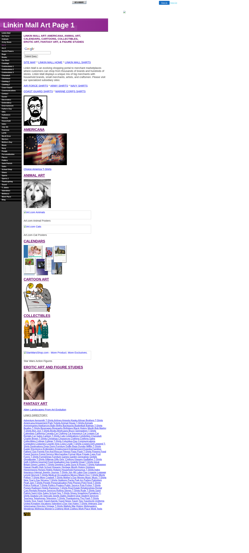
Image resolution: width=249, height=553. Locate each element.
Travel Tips (77, 501)
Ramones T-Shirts (58, 488)
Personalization (8, 154)
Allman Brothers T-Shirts (90, 420)
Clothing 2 (6, 85)
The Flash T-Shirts (89, 498)
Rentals (33, 490)
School (52, 493)
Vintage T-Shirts (54, 506)
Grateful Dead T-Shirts (81, 462)
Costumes (40, 444)
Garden (73, 457)
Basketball (79, 425)
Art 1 (4, 45)
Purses (27, 488)
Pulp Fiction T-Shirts (90, 485)
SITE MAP (30, 62)
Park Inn (79, 480)
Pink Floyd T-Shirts (91, 483)
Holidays (90, 467)
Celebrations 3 (8, 72)
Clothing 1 (6, 82)
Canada (49, 433)
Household (6, 121)
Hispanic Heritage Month (64, 467)
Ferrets (40, 451)
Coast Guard (7, 88)
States (63, 496)
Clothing (75, 438)
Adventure (29, 420)
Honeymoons (30, 470)
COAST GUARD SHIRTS (38, 91)
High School (45, 467)
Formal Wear (75, 454)
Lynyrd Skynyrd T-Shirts (36, 475)
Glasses (78, 459)
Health (34, 467)
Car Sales (37, 436)
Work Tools (96, 509)
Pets (70, 483)
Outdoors (62, 480)
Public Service (71, 485)
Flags (74, 451)
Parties (87, 480)
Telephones (40, 498)
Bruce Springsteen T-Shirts (82, 431)
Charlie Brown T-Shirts (35, 438)
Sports (4, 176)
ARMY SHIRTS (59, 85)
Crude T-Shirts (73, 444)
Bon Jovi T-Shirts (41, 431)
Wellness (5, 194)
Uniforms (99, 501)
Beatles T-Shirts (32, 428)
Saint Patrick (7, 163)
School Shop (7, 169)
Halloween (6, 115)
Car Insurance (75, 433)
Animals (5, 39)
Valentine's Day (59, 503)
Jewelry (46, 472)
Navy (4, 148)
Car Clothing (60, 433)
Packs (71, 480)
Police (27, 485)
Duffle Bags (72, 446)
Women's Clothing (54, 509)
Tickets (27, 501)
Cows (63, 444)
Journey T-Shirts (59, 472)
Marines (5, 139)
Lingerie (92, 472)
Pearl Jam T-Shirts (33, 483)
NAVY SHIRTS (79, 85)
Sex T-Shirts (63, 493)
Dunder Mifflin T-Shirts (89, 446)
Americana (29, 423)
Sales (4, 166)
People (4, 151)
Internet (38, 472)
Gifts (4, 112)
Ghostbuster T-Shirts (34, 459)
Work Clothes (71, 509)
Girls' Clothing (66, 459)
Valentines (6, 191)
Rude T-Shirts (88, 490)
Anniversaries (31, 425)
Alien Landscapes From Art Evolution (45, 409)
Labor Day (82, 472)
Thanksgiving (7, 182)
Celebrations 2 (8, 69)
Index (4, 124)
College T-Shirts (53, 441)
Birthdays (68, 428)
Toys (33, 501)
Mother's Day (70, 477)
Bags (4, 54)
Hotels (49, 470)
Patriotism (97, 480)
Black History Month (83, 428)
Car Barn (5, 60)
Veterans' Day (95, 503)
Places (4, 157)
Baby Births (56, 425)
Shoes (4, 172)
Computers (29, 444)
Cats (62, 436)
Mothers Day (7, 142)
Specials (47, 496)
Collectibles (30, 441)
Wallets (67, 506)
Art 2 (4, 48)
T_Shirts (5, 188)
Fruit (98, 454)
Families (97, 449)
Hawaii (27, 467)
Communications (9, 91)
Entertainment (7, 106)
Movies (81, 477)
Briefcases (62, 431)
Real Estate (74, 488)
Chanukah (6, 75)
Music (4, 145)
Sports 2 (5, 179)
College (40, 441)
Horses (41, 470)
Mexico (74, 475)
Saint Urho (36, 493)
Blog (3, 200)
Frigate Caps (88, 454)
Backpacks (68, 425)
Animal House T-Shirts (72, 423)
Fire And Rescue (53, 451)
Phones (77, 483)
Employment (61, 449)
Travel (4, 185)
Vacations (46, 503)
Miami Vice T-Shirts (88, 475)
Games (65, 457)
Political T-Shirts (39, 485)
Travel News (64, 501)
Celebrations (72, 436)
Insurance (29, 472)
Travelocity (89, 501)
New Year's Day (32, 480)
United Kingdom (32, 503)
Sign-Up (173, 3)
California (40, 433)
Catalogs (5, 63)
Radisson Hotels (39, 488)
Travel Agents (51, 501)
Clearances (64, 438)
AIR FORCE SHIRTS (36, 85)
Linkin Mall (6, 33)
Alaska (74, 420)
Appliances (44, 425)
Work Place (6, 197)
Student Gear (74, 496)
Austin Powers (8, 51)
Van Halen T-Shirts (77, 503)
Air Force (5, 36)
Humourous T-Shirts (83, 470)
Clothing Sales (87, 438)
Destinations (36, 446)
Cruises (86, 444)
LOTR (4, 133)
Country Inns (52, 444)
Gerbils (93, 457)
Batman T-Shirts (94, 425)
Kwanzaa (5, 130)
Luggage (101, 472)
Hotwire (57, 470)
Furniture (56, 457)
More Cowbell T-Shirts (51, 477)
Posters (60, 485)
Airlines (58, 420)
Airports (66, 420)
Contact (5, 94)
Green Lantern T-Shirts (42, 464)
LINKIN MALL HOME (50, 62)
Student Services (90, 496)
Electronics (6, 100)
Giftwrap (49, 459)
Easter (4, 97)
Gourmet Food (45, 462)
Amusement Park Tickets (48, 423)
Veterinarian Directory (35, 506)
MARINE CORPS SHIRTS (70, 91)
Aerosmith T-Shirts (44, 420)
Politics (5, 160)
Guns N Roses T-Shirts (82, 464)
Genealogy (83, 457)
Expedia (87, 449)
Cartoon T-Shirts (51, 436)
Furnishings (45, 457)
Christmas (6, 79)
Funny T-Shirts (31, 457)
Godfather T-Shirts (92, 459)
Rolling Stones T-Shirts (68, 490)
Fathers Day (7, 109)
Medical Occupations (59, 475)
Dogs (46, 446)
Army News (6, 42)
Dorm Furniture (57, 446)
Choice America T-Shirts (37, 169)
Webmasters (90, 506)
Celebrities (84, 436)
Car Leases (89, 433)
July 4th (5, 127)
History (5, 118)
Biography (57, 428)
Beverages (46, 428)
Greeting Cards (62, 464)
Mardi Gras (6, 136)
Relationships (88, 488)
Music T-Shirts (99, 477)
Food (103, 451)
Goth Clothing (31, 462)
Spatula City (36, 496)
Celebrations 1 (8, 66)
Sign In (164, 3)
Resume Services (47, 490)
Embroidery (6, 103)
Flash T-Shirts (84, 451)
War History (77, 506)
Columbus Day (69, 441)
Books (4, 57)
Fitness (66, 451)
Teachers (28, 498)
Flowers (96, 451)
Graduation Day (62, 462)
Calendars (29, 433)
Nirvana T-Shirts (49, 480)
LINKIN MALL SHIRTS (78, 62)
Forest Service (31, 454)
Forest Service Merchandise (53, 454)
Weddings (29, 509)
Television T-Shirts (55, 498)
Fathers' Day (30, 451)
